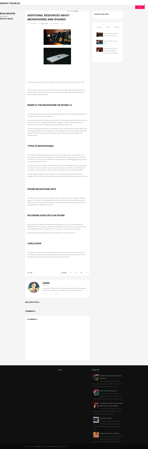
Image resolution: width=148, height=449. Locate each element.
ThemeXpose (38, 446)
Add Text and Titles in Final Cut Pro (109, 391)
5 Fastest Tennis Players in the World (109, 433)
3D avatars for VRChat (105, 418)
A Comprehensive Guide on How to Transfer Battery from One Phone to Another (110, 51)
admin (46, 283)
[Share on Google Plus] (86, 272)
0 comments (56, 23)
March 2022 (3, 16)
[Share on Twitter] (75, 272)
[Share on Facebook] (70, 272)
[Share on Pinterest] (81, 272)
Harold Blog (33, 23)
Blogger (76, 11)
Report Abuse (6, 19)
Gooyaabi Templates (53, 446)
